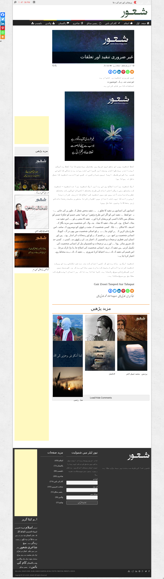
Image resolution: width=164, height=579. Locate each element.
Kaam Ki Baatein (40, 571)
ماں (33, 555)
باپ (19, 535)
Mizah (49, 571)
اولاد (24, 535)
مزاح (18, 555)
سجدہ (28, 543)
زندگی (34, 543)
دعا (32, 539)
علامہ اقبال (27, 551)
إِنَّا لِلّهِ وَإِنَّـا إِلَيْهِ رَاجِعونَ (42, 231)
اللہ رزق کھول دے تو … (41, 193)
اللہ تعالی (34, 535)
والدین (19, 559)
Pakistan (60, 571)
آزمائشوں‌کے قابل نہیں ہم (41, 269)
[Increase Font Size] (56, 66)
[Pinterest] (123, 72)
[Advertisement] (32, 130)
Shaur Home (26, 571)
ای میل (95, 487)
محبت (29, 555)
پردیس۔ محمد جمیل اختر (136, 374)
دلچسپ (60, 471)
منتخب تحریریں (57, 487)
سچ (24, 543)
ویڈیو (61, 502)
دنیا (27, 539)
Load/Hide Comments (101, 397)
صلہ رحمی (127, 2)
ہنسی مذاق (24, 567)
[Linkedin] (119, 72)
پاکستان (30, 563)
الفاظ (109, 296)
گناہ (29, 567)
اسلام (29, 527)
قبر (22, 551)
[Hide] (1, 41)
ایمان (21, 535)
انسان (28, 535)
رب (21, 539)
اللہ (18, 531)
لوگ (36, 555)
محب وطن (23, 555)
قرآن (18, 551)
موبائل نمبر (94, 494)
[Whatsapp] (128, 72)
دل (29, 539)
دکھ (23, 539)
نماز (27, 559)
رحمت (18, 539)
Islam (33, 571)
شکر (18, 547)
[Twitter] (115, 72)
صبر (36, 551)
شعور (106, 296)
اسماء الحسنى (20, 528)
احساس (35, 528)
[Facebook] (110, 72)
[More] (132, 72)
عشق (32, 551)
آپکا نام (95, 479)
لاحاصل (112, 374)
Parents (67, 571)
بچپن (16, 535)
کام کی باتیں (121, 296)
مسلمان (35, 559)
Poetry (54, 571)
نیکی (23, 559)
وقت (35, 563)
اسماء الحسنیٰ (31, 532)
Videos (72, 571)
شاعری (32, 547)
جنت (35, 539)
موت (30, 559)
